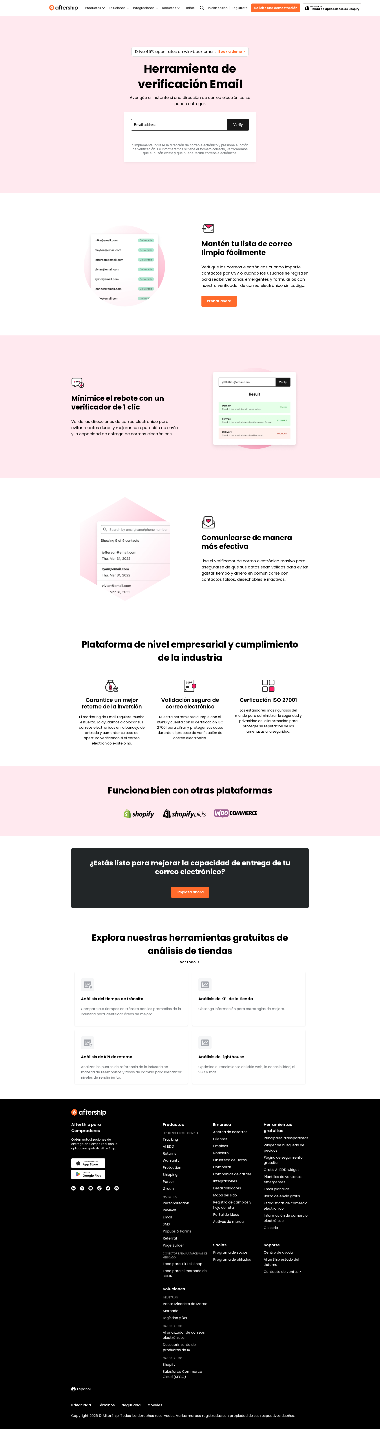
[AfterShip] (64, 8)
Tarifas (189, 8)
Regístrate (240, 8)
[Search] (202, 8)
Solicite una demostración (275, 8)
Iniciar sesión (218, 8)
